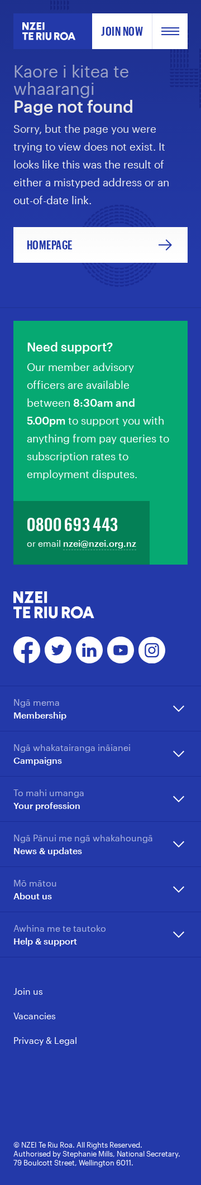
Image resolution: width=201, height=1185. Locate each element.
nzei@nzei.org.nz (99, 543)
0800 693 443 (72, 523)
